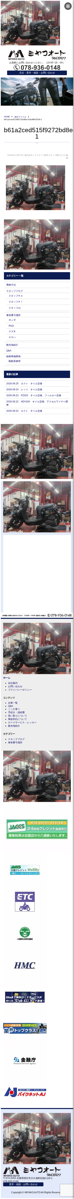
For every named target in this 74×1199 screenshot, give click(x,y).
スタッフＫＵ (16, 295)
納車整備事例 (13, 356)
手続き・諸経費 (16, 712)
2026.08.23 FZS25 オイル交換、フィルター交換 (33, 395)
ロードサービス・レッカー (22, 722)
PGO (11, 325)
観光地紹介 (12, 345)
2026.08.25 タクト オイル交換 (24, 383)
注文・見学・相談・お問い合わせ (37, 72)
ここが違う (14, 709)
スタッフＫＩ (16, 301)
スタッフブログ (14, 291)
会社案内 (13, 683)
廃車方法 (11, 284)
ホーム (6, 677)
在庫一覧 (13, 702)
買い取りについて (17, 715)
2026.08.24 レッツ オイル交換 (24, 389)
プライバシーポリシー (20, 689)
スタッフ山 (15, 307)
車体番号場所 (13, 315)
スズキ (12, 331)
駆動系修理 (15, 361)
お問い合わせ (15, 686)
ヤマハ (12, 337)
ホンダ (12, 320)
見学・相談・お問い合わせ (23, 1184)
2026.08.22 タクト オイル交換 (24, 411)
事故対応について (17, 719)
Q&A (8, 350)
